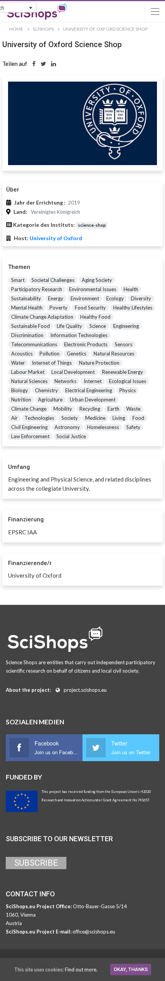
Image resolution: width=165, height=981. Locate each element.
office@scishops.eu (94, 932)
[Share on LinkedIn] (53, 63)
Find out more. (81, 969)
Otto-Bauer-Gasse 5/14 (100, 906)
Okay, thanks (131, 969)
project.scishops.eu (85, 690)
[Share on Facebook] (34, 63)
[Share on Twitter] (43, 63)
